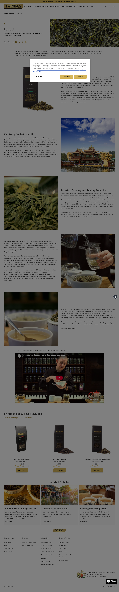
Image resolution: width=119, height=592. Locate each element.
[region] (60, 70)
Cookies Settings (37, 76)
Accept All (67, 76)
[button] (115, 297)
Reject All (80, 76)
